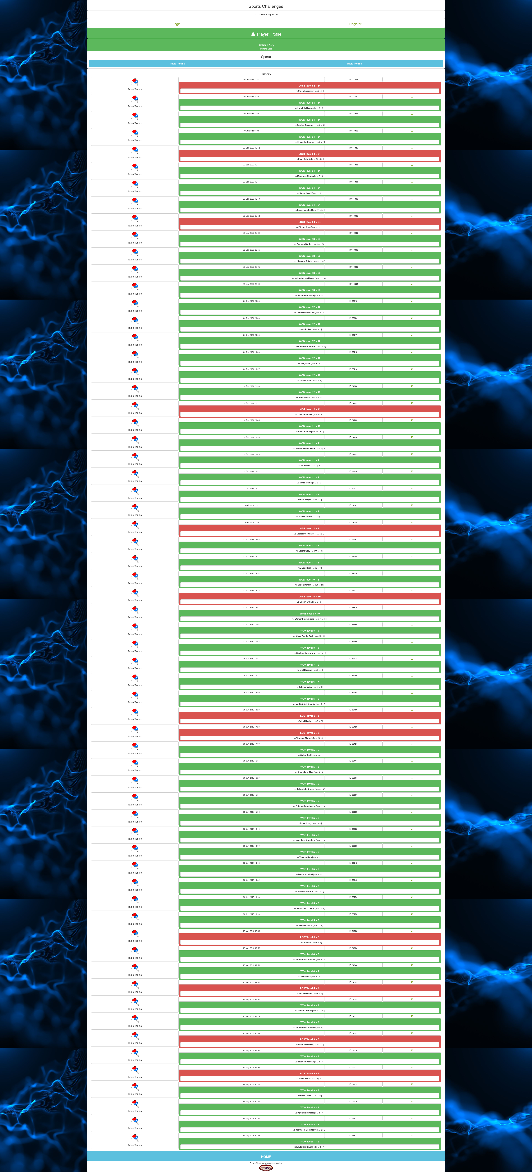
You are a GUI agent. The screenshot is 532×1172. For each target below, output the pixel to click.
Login (177, 23)
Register (355, 23)
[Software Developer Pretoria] (266, 1167)
